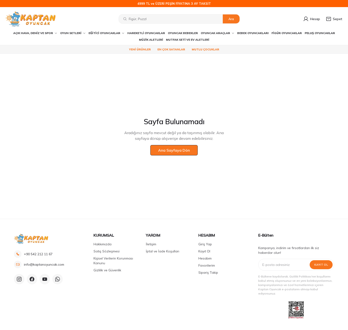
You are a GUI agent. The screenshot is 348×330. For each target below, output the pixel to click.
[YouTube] (45, 279)
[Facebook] (32, 279)
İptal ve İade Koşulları (162, 251)
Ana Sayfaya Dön (174, 150)
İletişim (151, 244)
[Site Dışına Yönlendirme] (296, 310)
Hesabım (205, 258)
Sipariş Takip (208, 272)
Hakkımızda (103, 244)
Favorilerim (206, 265)
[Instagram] (19, 279)
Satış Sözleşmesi (107, 251)
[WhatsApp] (57, 279)
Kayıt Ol (204, 251)
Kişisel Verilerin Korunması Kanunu (113, 260)
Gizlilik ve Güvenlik (107, 270)
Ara (231, 19)
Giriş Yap (205, 244)
